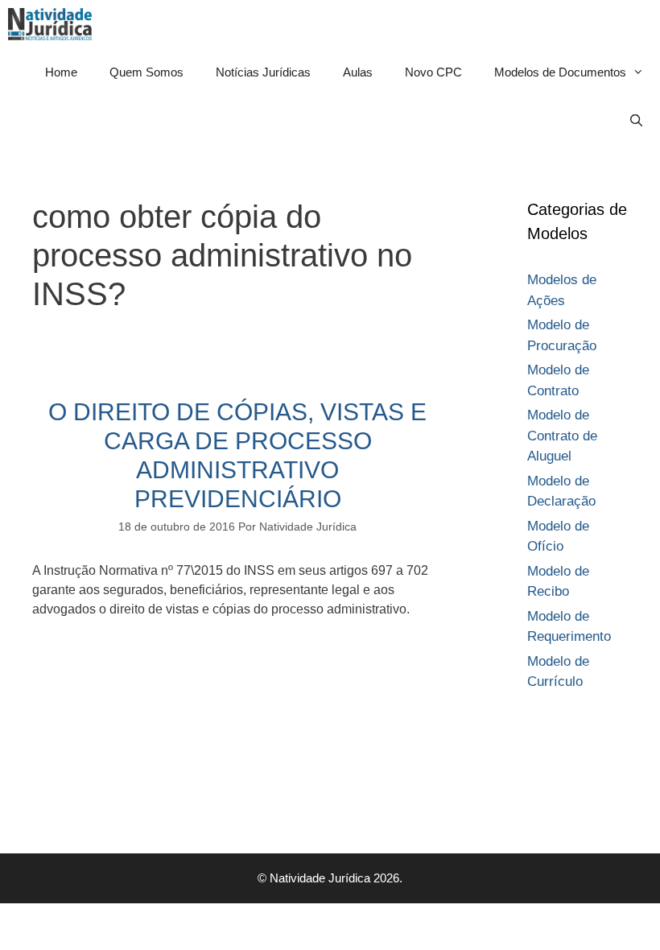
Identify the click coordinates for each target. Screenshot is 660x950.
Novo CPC (433, 72)
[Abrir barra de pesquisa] (636, 121)
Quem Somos (146, 72)
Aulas (358, 72)
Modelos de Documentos (560, 72)
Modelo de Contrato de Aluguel (562, 435)
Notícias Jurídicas (263, 72)
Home (61, 72)
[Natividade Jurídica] (54, 24)
